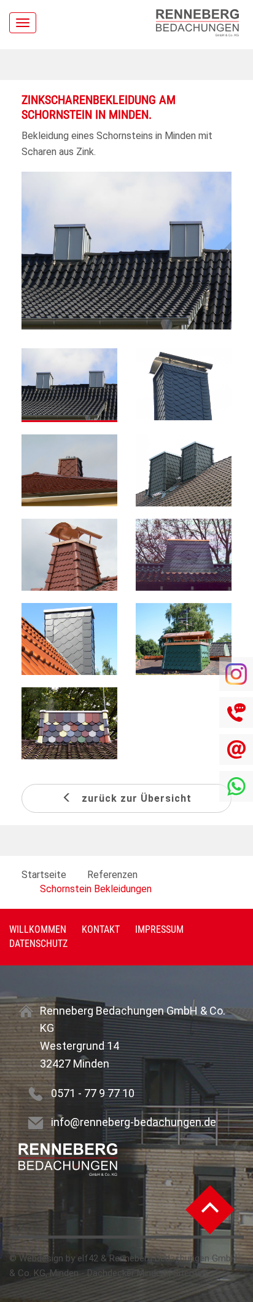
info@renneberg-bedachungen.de (133, 1122)
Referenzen (112, 875)
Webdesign (41, 1258)
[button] (216, 251)
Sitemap (190, 1273)
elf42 (87, 1258)
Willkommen (37, 929)
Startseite (43, 875)
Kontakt (101, 929)
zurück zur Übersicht (132, 798)
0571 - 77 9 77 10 (92, 1093)
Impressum (159, 929)
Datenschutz (38, 943)
